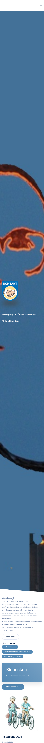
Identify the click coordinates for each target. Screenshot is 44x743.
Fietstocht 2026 (10, 647)
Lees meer (10, 637)
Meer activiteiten (13, 687)
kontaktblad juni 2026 (12, 656)
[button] (41, 5)
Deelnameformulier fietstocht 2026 (17, 652)
